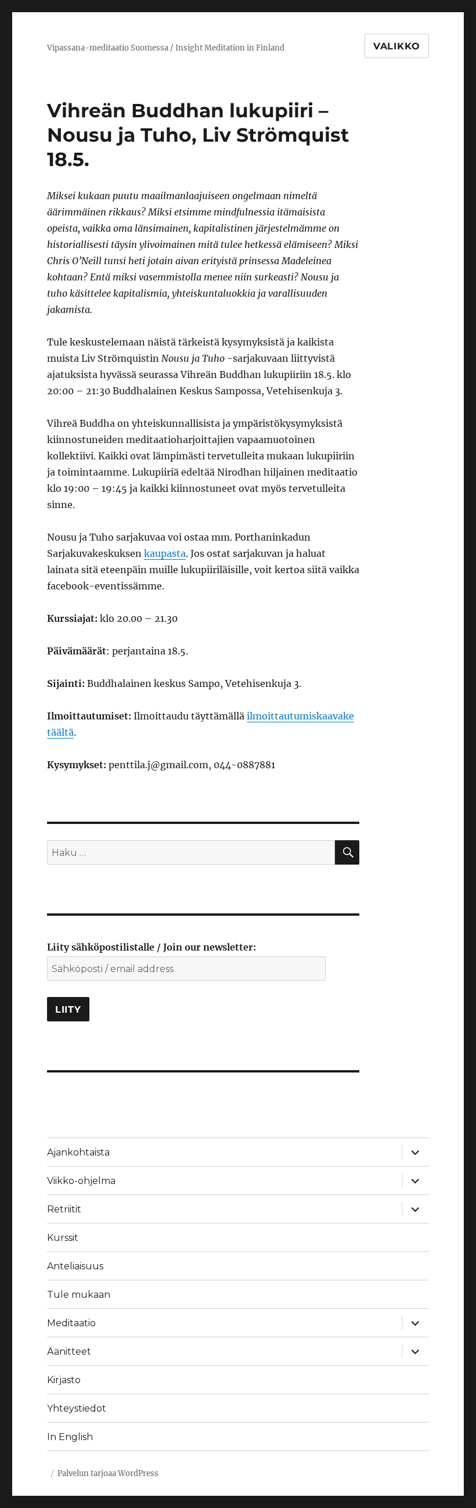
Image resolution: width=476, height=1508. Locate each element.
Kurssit (62, 1237)
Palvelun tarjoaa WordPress (107, 1473)
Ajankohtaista (78, 1152)
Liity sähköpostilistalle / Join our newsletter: (151, 947)
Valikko (396, 46)
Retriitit (64, 1209)
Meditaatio (71, 1323)
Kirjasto (64, 1379)
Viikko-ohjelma (81, 1180)
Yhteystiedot (76, 1408)
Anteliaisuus (75, 1266)
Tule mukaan (78, 1294)
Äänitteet (69, 1351)
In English (70, 1436)
